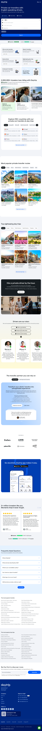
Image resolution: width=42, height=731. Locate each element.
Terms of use (3, 726)
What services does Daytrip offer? (10, 562)
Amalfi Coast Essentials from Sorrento (7, 643)
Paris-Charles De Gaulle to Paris (26, 600)
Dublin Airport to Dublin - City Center (7, 620)
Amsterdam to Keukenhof (5, 655)
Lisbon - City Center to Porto (6, 605)
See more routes (20, 209)
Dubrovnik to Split (4, 613)
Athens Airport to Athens (25, 602)
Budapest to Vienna (24, 608)
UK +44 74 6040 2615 (23, 699)
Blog (2, 697)
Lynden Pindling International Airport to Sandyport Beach (10, 624)
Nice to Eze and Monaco (25, 636)
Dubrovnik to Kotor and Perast (26, 653)
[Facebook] (2, 709)
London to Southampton (5, 615)
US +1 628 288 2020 (23, 697)
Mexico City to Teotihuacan (26, 656)
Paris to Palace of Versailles (26, 639)
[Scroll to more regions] (37, 125)
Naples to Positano (4, 607)
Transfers (5, 15)
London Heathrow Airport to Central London (28, 603)
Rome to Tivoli (3, 646)
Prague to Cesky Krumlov (5, 636)
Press (2, 699)
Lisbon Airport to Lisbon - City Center (27, 610)
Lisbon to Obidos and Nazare (26, 646)
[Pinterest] (8, 709)
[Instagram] (4, 709)
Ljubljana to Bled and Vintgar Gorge (7, 656)
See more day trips (20, 271)
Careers (2, 701)
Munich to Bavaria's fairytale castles (7, 638)
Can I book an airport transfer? (10, 572)
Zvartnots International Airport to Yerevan (28, 615)
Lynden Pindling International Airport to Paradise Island (30, 607)
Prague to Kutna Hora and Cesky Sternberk (8, 658)
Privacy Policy (18, 675)
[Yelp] (13, 709)
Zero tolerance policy (28, 726)
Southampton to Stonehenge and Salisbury (8, 639)
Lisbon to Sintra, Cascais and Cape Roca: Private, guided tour (11, 648)
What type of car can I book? (9, 577)
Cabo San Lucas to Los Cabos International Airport (30, 613)
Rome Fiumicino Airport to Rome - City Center (9, 600)
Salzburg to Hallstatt (4, 634)
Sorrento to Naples (4, 603)
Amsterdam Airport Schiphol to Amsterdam (28, 622)
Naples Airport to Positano (5, 622)
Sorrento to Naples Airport (25, 605)
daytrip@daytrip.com (23, 701)
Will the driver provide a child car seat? (11, 582)
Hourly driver (12, 15)
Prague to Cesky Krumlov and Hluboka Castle (29, 655)
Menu (38, 2)
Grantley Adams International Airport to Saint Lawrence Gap (11, 612)
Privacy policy (13, 726)
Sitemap (2, 703)
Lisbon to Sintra (24, 641)
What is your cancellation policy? (10, 567)
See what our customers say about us (9, 83)
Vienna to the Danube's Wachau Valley (28, 643)
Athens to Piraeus (24, 617)
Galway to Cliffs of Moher (5, 651)
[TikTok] (11, 709)
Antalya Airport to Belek (5, 608)
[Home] (4, 2)
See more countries (20, 145)
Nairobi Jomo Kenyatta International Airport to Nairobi (10, 617)
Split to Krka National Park (25, 648)
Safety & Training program (20, 726)
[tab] (15, 379)
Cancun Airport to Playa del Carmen (7, 602)
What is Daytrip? (6, 558)
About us (3, 695)
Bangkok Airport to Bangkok (26, 612)
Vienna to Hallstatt (4, 641)
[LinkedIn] (6, 709)
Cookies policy (8, 726)
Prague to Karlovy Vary (25, 651)
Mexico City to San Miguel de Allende (27, 624)
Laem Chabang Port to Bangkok (26, 658)
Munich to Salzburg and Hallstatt (27, 638)
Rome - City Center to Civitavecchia (7, 610)
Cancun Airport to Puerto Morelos (27, 620)
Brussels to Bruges (4, 653)
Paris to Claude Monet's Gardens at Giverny (28, 634)
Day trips (20, 15)
